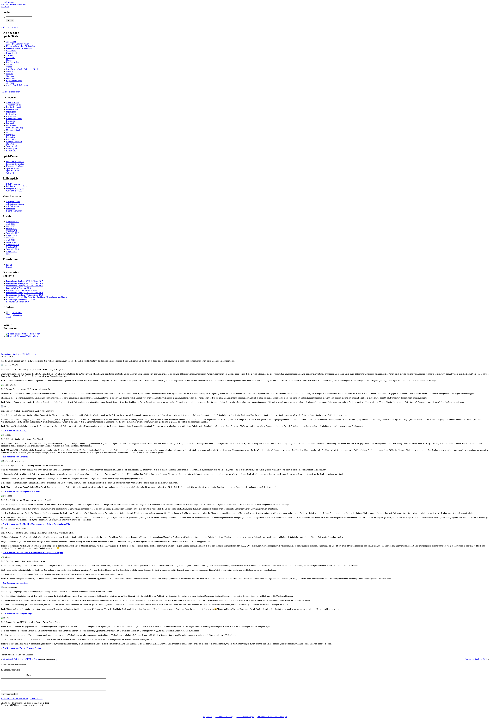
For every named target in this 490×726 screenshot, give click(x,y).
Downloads (10, 208)
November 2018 (12, 245)
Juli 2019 (10, 238)
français (9, 267)
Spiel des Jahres (12, 168)
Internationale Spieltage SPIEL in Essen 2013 (24, 295)
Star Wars (10, 144)
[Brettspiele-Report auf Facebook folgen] (23, 334)
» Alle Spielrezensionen (10, 27)
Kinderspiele (11, 116)
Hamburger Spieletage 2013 (17, 302)
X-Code (9, 55)
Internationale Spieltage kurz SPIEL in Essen (21, 659)
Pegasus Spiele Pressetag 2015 (18, 288)
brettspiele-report (13, 3)
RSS (5, 7)
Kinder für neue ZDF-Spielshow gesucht (22, 290)
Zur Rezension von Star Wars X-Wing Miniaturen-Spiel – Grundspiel (33, 552)
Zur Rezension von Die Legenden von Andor (22, 491)
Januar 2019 (11, 242)
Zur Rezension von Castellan (15, 583)
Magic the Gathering (14, 128)
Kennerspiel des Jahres (15, 164)
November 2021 (12, 222)
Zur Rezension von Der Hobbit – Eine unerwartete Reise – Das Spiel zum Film (36, 524)
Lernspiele (10, 123)
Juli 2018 (10, 254)
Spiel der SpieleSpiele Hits (12, 172)
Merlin (8, 60)
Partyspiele (10, 135)
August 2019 (11, 235)
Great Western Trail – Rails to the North (22, 69)
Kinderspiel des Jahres (15, 166)
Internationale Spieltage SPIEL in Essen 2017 (24, 281)
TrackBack (36, 698)
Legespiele (10, 121)
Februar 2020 (11, 228)
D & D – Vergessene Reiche (17, 186)
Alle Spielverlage (13, 206)
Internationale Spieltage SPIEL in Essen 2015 (24, 286)
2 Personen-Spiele (13, 105)
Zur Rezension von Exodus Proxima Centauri (22, 648)
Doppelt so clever (13, 53)
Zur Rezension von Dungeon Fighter (18, 613)
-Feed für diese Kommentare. (14, 698)
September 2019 (12, 233)
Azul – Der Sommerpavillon (17, 44)
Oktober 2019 (11, 231)
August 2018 (11, 251)
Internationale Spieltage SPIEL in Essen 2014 (24, 292)
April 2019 (10, 240)
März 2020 (10, 226)
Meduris (9, 71)
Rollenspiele (11, 139)
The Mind (10, 83)
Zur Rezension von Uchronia (15, 457)
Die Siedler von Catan (15, 107)
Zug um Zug (11, 41)
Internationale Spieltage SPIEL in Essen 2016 (24, 283)
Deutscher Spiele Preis (15, 161)
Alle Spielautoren (13, 202)
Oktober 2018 (11, 247)
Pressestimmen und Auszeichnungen (272, 717)
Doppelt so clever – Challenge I (19, 48)
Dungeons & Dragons (15, 188)
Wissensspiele (11, 148)
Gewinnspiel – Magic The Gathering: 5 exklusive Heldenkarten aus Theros (36, 297)
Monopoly (10, 132)
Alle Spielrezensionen (15, 204)
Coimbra (9, 64)
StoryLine (10, 76)
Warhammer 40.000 (14, 191)
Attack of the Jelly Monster (17, 85)
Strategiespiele (12, 146)
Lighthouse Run (12, 62)
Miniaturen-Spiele (13, 130)
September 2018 (12, 249)
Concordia (10, 58)
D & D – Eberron (13, 184)
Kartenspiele (11, 114)
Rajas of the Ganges (14, 80)
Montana (9, 74)
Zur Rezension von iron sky (15, 430)
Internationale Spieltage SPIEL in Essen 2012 (19, 354)
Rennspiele (10, 137)
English (9, 265)
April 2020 (10, 224)
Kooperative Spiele (14, 118)
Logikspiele (11, 125)
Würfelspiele (11, 151)
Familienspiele (12, 109)
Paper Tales (10, 78)
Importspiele (11, 112)
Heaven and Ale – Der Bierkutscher (20, 46)
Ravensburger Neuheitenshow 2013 (20, 299)
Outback (9, 67)
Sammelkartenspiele (14, 141)
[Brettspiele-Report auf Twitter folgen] (22, 336)
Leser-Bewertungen (14, 211)
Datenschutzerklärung (224, 717)
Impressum (207, 717)
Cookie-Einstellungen (245, 717)
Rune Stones (11, 51)
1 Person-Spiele (12, 102)
